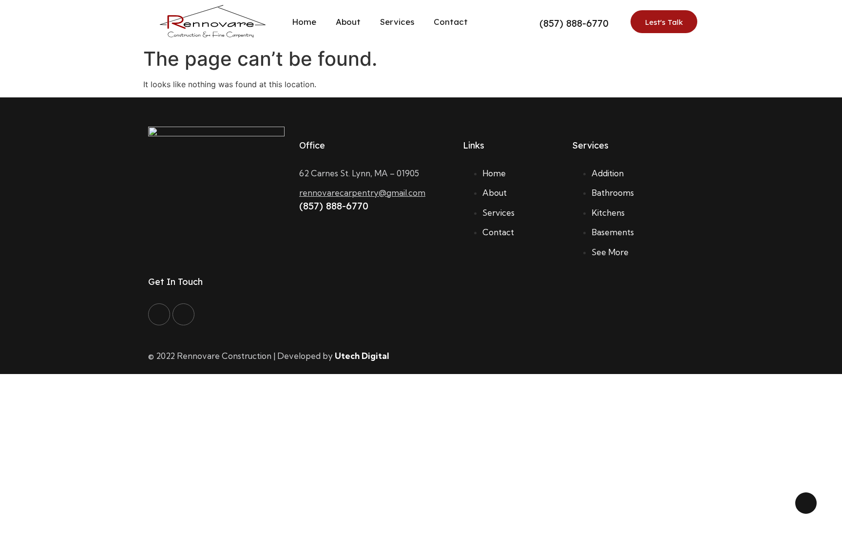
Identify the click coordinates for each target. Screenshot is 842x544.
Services (397, 22)
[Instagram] (183, 314)
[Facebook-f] (159, 314)
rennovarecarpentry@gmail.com (362, 193)
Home (304, 22)
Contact (451, 22)
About (348, 22)
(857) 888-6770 (574, 23)
